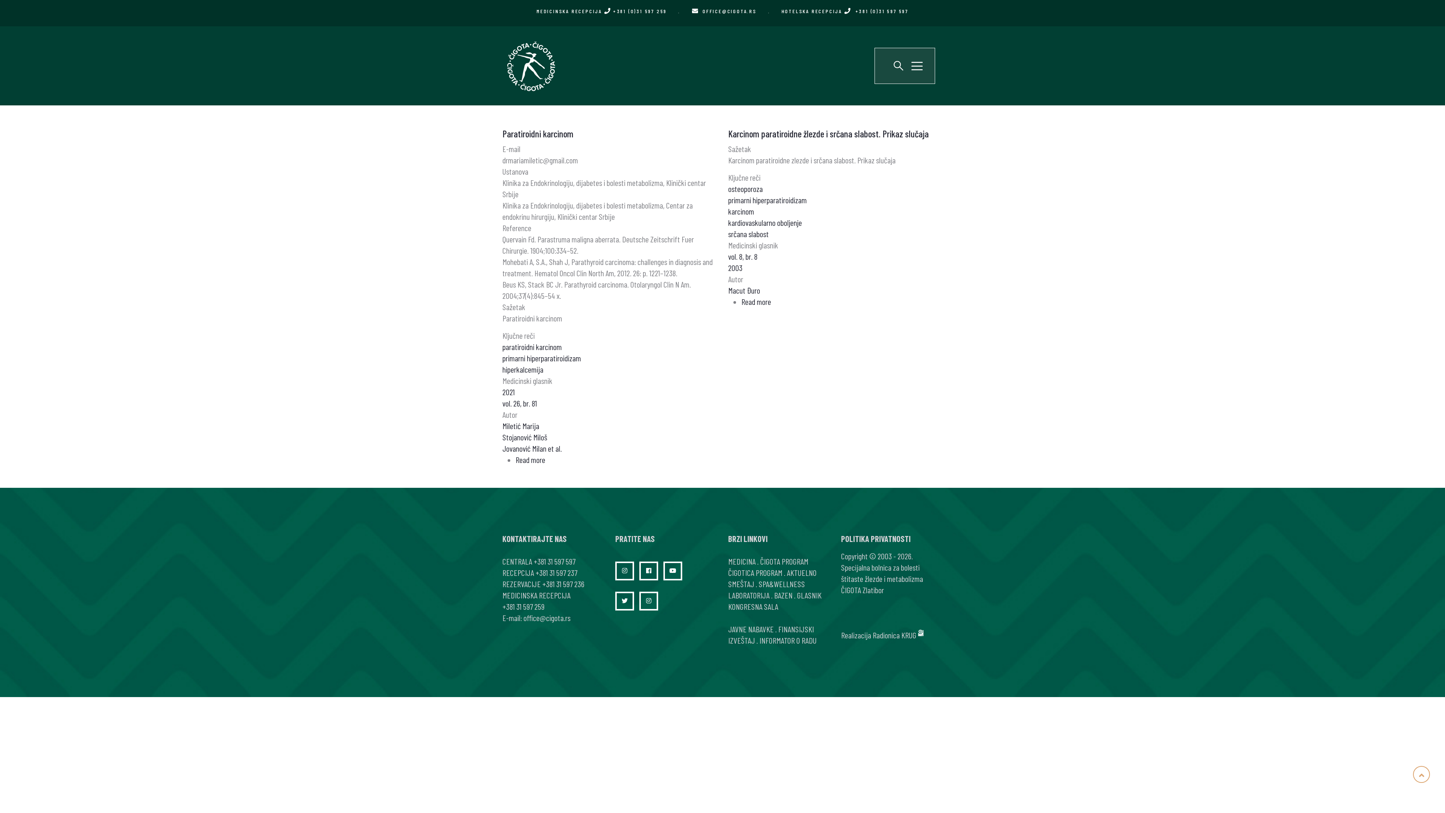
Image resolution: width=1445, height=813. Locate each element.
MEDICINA (742, 561)
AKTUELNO (802, 572)
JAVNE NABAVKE (751, 629)
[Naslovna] (530, 65)
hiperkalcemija (522, 369)
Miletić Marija (520, 426)
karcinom (741, 211)
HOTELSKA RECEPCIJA (845, 11)
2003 (735, 268)
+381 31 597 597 (554, 561)
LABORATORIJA (749, 595)
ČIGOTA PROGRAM (784, 561)
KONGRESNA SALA (753, 606)
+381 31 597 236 (563, 584)
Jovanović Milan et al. (532, 448)
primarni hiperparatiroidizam (541, 358)
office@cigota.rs (730, 11)
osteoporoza (745, 188)
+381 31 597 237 (556, 572)
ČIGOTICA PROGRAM (755, 572)
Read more (530, 459)
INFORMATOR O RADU (788, 640)
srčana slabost (748, 234)
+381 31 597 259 (523, 606)
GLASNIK (809, 595)
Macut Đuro (744, 290)
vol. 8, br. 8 (742, 256)
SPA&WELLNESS (782, 584)
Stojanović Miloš (524, 437)
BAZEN (783, 595)
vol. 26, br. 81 (519, 403)
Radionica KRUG (894, 635)
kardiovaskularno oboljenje (765, 222)
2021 (508, 392)
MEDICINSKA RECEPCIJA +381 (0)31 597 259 (602, 11)
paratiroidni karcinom (532, 347)
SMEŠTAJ (741, 584)
